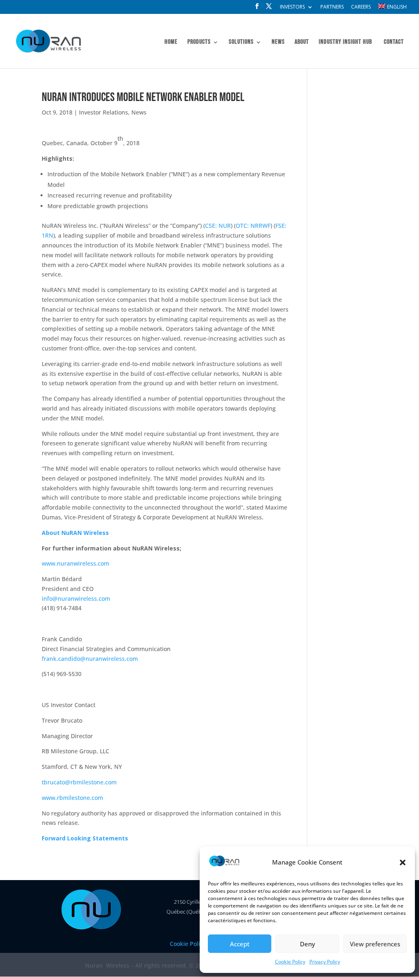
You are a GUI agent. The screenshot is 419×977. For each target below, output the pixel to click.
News (278, 42)
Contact (394, 42)
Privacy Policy (324, 961)
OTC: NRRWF (253, 225)
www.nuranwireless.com (75, 563)
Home (171, 42)
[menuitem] (392, 8)
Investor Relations (103, 112)
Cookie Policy (290, 961)
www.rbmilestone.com (72, 798)
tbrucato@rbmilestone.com (79, 782)
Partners (332, 7)
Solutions (241, 42)
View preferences (375, 944)
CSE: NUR (218, 225)
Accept (240, 944)
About (302, 42)
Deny (307, 944)
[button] (403, 862)
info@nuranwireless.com (76, 598)
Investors (292, 7)
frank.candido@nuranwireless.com (90, 659)
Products (199, 42)
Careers (361, 7)
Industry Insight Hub (345, 42)
